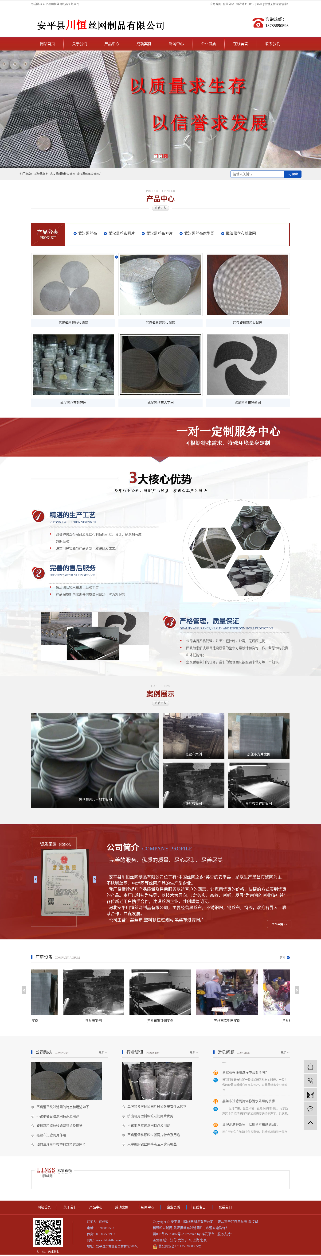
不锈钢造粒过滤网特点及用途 (148, 1125)
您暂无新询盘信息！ (277, 4)
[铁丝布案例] (193, 785)
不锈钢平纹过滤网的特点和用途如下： (64, 1107)
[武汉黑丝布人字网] (160, 364)
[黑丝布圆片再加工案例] (95, 760)
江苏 (174, 1240)
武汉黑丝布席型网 (199, 233)
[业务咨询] (310, 1066)
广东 (189, 1240)
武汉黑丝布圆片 (122, 233)
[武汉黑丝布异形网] (248, 364)
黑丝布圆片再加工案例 (95, 799)
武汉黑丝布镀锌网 (73, 402)
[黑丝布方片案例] (259, 736)
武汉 (181, 1240)
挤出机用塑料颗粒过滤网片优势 (150, 1116)
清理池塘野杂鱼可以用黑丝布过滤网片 (250, 1105)
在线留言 (240, 44)
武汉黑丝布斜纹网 (241, 233)
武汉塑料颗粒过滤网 (62, 174)
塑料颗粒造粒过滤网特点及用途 (59, 1126)
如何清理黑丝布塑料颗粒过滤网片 (61, 1144)
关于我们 (79, 44)
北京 (203, 1240)
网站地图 (242, 4)
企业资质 (208, 44)
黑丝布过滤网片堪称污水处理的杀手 (248, 1081)
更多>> (103, 1052)
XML (259, 4)
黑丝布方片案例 (258, 754)
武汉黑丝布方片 (159, 233)
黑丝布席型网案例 (188, 1021)
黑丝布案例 (193, 754)
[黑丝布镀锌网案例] (259, 785)
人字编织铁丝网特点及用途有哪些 (152, 1144)
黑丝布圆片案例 (255, 1021)
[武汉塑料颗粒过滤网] (73, 284)
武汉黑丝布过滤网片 (89, 174)
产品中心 (111, 44)
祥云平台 (208, 1234)
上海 (196, 1240)
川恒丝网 (46, 1176)
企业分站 (228, 4)
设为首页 (215, 4)
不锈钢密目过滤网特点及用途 (57, 1116)
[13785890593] (310, 1080)
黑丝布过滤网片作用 (51, 1135)
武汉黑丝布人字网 (160, 402)
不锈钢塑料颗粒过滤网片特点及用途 (153, 1135)
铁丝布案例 (193, 803)
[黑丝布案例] (193, 736)
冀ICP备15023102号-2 (168, 1234)
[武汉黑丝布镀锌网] (73, 364)
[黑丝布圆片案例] (255, 992)
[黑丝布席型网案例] (188, 992)
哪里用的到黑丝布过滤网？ (242, 1128)
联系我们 (272, 44)
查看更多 (160, 208)
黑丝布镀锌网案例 (259, 803)
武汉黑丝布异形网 (248, 402)
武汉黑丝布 (41, 174)
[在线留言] (310, 1109)
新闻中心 (176, 44)
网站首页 (47, 44)
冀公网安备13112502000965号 (179, 1246)
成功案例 (144, 44)
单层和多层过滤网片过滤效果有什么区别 (157, 1107)
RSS (251, 4)
